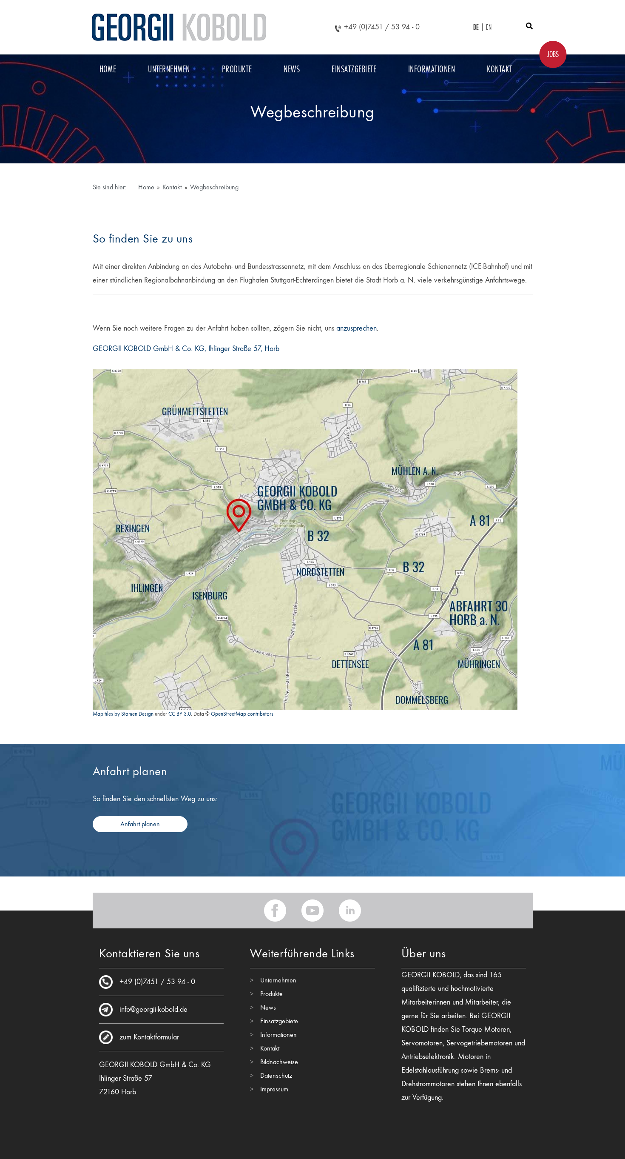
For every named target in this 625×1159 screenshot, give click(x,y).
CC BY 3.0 (179, 714)
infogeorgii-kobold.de (153, 1009)
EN (489, 27)
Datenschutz (276, 1075)
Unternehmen (169, 69)
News (292, 69)
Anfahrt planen (140, 824)
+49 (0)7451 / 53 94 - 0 (382, 27)
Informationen (431, 69)
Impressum (274, 1089)
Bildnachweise (279, 1062)
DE (476, 27)
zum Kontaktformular (149, 1037)
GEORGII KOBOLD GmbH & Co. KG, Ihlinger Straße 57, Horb (186, 348)
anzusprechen (356, 328)
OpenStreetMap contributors (242, 714)
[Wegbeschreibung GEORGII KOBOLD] (304, 538)
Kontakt (499, 69)
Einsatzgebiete (354, 69)
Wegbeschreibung (214, 187)
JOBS (553, 54)
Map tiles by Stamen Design (123, 714)
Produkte (237, 69)
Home (107, 69)
